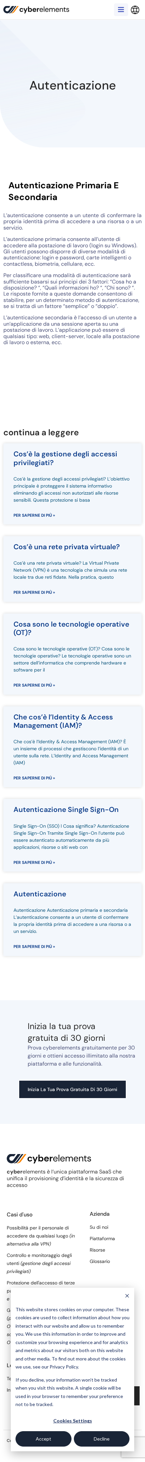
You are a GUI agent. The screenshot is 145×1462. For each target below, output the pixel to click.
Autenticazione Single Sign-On (66, 809)
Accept (43, 1439)
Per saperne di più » (34, 515)
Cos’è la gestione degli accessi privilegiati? (65, 458)
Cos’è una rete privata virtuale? (66, 547)
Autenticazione (39, 894)
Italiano (135, 10)
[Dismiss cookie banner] (127, 1296)
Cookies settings (72, 1420)
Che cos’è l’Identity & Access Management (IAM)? (63, 721)
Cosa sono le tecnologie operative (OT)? (71, 628)
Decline (102, 1439)
